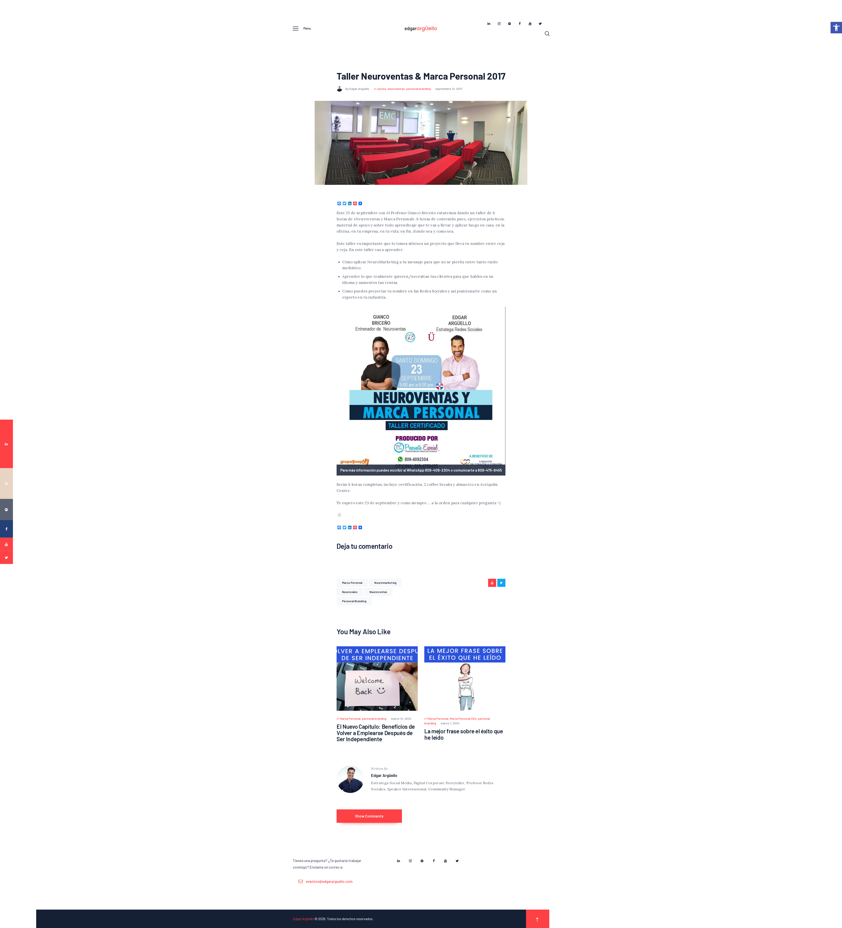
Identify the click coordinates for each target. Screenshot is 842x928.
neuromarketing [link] (385, 582)
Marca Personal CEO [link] (463, 718)
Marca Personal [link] (352, 582)
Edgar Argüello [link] (384, 775)
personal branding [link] (418, 89)
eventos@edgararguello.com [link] (329, 881)
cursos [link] (381, 89)
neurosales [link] (349, 592)
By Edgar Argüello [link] (357, 89)
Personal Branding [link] (354, 601)
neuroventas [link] (396, 89)
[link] (836, 27)
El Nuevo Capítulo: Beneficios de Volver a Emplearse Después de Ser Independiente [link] (376, 732)
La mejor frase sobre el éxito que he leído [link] (463, 734)
